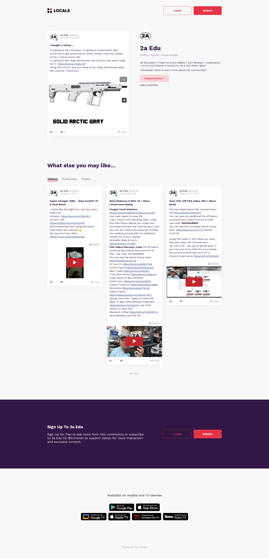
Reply (124, 132)
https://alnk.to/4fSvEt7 (136, 271)
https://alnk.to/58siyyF (144, 274)
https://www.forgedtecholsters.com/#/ (132, 212)
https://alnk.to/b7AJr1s (122, 260)
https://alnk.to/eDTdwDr (136, 288)
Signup (208, 10)
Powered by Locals (134, 547)
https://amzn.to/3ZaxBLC (76, 216)
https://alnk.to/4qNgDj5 (137, 281)
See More (134, 373)
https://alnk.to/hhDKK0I (187, 212)
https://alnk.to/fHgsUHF (72, 63)
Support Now (153, 78)
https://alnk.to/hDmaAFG (124, 305)
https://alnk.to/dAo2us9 (140, 267)
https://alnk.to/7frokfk (122, 243)
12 (65, 132)
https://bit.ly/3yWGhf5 (142, 312)
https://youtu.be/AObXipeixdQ (67, 236)
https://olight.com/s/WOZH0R (67, 223)
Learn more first (149, 85)
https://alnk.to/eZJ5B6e (144, 284)
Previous (52, 100)
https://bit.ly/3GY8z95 (206, 256)
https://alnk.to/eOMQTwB (137, 264)
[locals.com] (58, 10)
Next (124, 100)
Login (177, 10)
